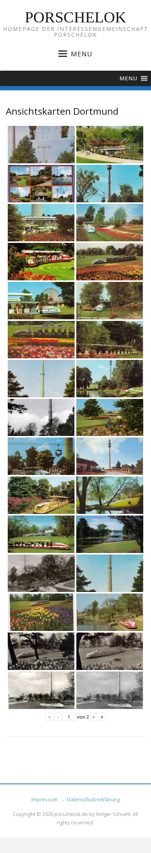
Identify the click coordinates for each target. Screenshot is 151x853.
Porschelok (75, 17)
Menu (82, 53)
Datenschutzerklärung (93, 799)
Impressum (44, 799)
